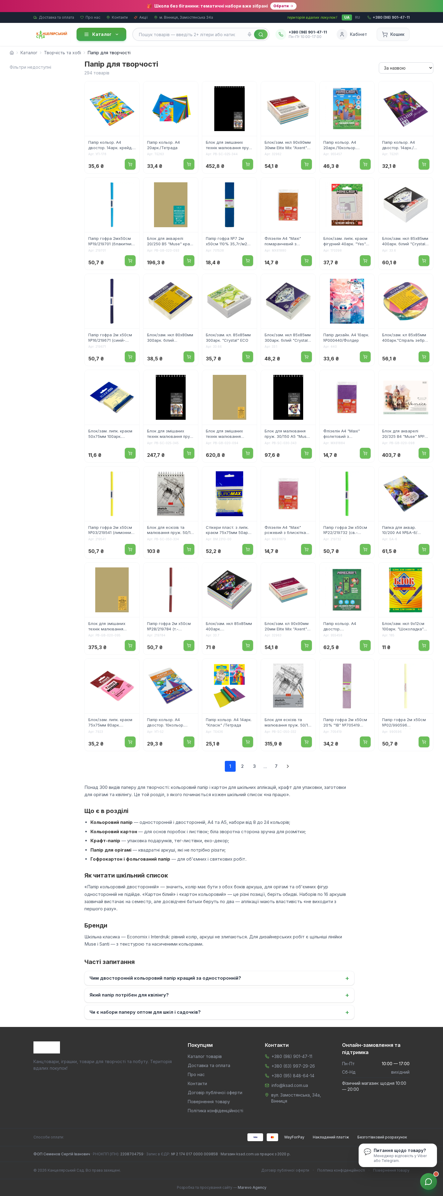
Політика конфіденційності (215, 1110)
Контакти (120, 17)
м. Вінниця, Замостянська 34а (186, 17)
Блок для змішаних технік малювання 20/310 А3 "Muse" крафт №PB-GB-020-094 (229, 434)
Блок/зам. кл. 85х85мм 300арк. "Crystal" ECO (228, 337)
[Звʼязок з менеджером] (428, 1181)
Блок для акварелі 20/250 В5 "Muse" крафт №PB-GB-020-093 (170, 241)
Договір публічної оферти (215, 1092)
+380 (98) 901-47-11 (292, 1056)
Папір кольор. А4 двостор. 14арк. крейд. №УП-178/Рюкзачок (110, 145)
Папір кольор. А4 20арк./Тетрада (163, 145)
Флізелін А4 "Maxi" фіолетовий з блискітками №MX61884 (346, 434)
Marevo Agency (252, 1187)
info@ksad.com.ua (290, 1085)
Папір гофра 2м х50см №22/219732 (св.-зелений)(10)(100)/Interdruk (345, 530)
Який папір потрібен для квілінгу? (219, 995)
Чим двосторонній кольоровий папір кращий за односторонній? (219, 978)
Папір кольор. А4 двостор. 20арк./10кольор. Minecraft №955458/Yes (346, 627)
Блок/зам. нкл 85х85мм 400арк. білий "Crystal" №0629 (405, 241)
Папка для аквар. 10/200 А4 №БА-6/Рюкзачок (399, 530)
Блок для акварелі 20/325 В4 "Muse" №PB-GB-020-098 (405, 434)
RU (357, 17)
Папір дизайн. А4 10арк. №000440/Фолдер (346, 337)
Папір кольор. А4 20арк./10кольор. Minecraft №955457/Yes (346, 145)
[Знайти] (261, 34)
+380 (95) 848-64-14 (293, 1075)
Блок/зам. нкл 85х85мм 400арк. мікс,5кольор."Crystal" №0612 (229, 627)
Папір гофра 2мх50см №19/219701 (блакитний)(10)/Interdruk (111, 241)
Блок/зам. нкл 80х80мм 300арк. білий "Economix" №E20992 (170, 338)
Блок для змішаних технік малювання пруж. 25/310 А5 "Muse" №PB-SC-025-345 (170, 434)
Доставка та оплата (56, 17)
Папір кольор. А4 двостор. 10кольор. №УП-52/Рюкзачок (165, 723)
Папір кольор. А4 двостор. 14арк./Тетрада (398, 145)
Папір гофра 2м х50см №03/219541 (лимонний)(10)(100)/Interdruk (111, 530)
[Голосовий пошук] (249, 34)
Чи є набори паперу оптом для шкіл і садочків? (219, 1012)
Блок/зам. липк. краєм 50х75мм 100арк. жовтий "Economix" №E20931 (110, 434)
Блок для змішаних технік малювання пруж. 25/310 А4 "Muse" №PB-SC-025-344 (229, 145)
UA (347, 17)
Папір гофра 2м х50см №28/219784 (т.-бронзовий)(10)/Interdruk (170, 627)
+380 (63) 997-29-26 (293, 1066)
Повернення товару (209, 1101)
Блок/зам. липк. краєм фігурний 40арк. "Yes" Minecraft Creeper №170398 (345, 241)
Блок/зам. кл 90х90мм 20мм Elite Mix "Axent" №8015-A (287, 627)
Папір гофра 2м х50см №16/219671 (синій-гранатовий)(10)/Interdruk (110, 338)
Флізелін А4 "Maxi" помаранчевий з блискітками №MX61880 (288, 241)
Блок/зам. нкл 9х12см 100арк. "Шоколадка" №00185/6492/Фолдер (404, 627)
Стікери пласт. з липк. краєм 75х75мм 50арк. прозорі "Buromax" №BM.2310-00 (228, 530)
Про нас (93, 17)
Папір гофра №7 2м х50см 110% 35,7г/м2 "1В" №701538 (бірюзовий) (226, 241)
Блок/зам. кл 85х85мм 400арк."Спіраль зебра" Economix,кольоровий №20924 (405, 338)
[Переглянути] (131, 90)
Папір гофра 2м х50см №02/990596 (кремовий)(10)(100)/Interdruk (404, 723)
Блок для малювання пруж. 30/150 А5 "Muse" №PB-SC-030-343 (288, 434)
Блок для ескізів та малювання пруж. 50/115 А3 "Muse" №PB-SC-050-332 (288, 723)
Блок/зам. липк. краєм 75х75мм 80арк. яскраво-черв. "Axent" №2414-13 (110, 723)
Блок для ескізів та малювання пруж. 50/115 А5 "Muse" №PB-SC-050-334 (170, 530)
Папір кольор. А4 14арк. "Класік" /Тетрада (229, 722)
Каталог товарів (205, 1056)
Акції (143, 17)
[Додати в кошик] (130, 164)
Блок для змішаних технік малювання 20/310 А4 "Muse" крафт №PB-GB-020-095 (111, 627)
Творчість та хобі (62, 52)
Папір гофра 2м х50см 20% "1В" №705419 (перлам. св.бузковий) (345, 723)
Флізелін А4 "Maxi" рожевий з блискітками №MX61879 (288, 530)
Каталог (102, 34)
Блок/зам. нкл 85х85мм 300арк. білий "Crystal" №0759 (288, 338)
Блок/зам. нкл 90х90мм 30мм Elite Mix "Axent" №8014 (288, 145)
